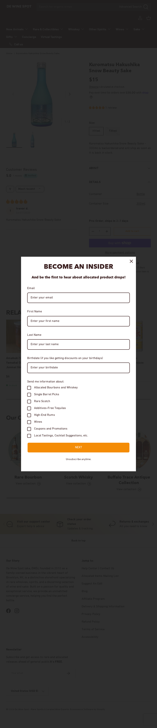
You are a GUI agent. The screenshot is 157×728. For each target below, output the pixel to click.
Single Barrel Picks (46, 394)
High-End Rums (44, 415)
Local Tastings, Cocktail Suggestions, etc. (61, 435)
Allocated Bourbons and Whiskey (56, 387)
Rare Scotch (42, 401)
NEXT (78, 447)
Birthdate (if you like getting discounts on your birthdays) (65, 358)
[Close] (131, 261)
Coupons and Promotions (50, 428)
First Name (34, 311)
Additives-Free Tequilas (50, 408)
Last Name (34, 335)
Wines (38, 421)
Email (31, 288)
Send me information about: (45, 381)
